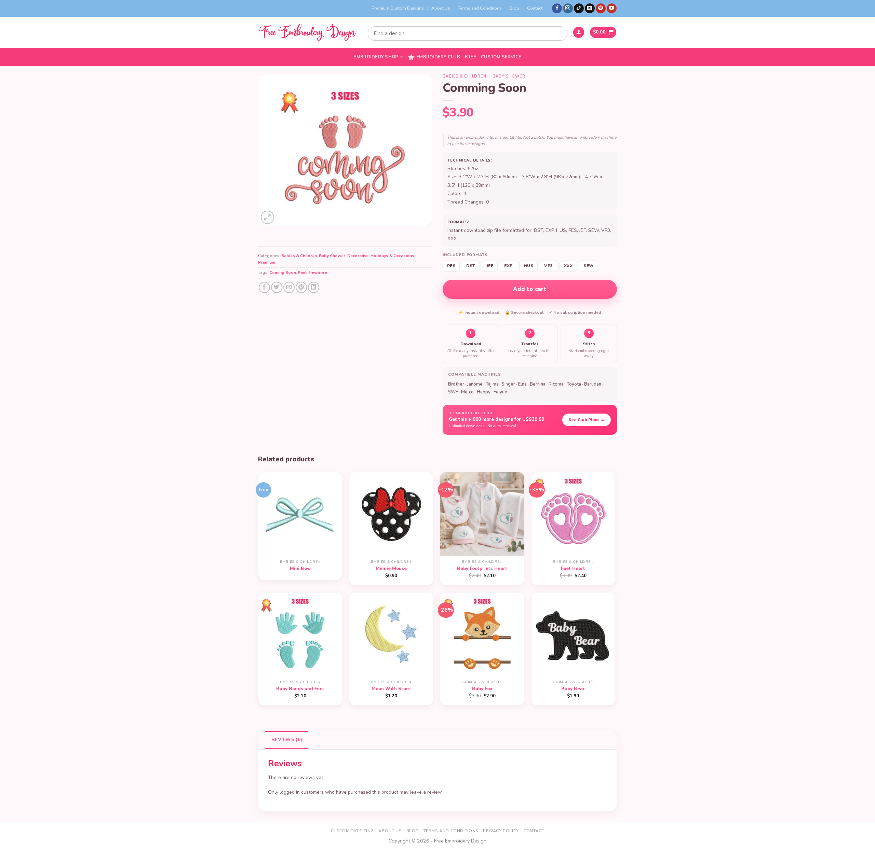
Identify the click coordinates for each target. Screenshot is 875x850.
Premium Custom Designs (398, 8)
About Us (440, 8)
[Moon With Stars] (391, 634)
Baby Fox (482, 689)
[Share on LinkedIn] (313, 287)
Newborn (318, 272)
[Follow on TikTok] (579, 8)
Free (470, 57)
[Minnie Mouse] (391, 514)
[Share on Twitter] (276, 287)
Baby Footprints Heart (482, 569)
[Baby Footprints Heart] (482, 514)
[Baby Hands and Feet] (300, 634)
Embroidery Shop (375, 57)
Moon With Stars (391, 689)
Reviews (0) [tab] (286, 739)
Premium (266, 262)
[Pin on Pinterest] (301, 287)
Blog (514, 8)
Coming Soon (282, 272)
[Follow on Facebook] (557, 8)
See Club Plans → (586, 419)
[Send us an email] (590, 8)
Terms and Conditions (480, 8)
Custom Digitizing (352, 831)
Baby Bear (573, 689)
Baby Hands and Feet (300, 689)
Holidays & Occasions (392, 256)
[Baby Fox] (482, 634)
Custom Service (501, 57)
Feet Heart (573, 569)
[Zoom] (267, 217)
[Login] (578, 32)
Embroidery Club (438, 57)
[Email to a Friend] (289, 287)
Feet (302, 272)
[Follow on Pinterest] (601, 8)
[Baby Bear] (573, 634)
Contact (534, 8)
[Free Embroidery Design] (307, 32)
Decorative (357, 256)
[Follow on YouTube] (612, 8)
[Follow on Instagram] (568, 8)
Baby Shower (332, 256)
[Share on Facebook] (264, 287)
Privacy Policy (501, 831)
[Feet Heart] (573, 514)
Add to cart (530, 289)
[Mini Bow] (300, 514)
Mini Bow (300, 569)
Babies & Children (299, 256)
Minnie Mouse (391, 569)
